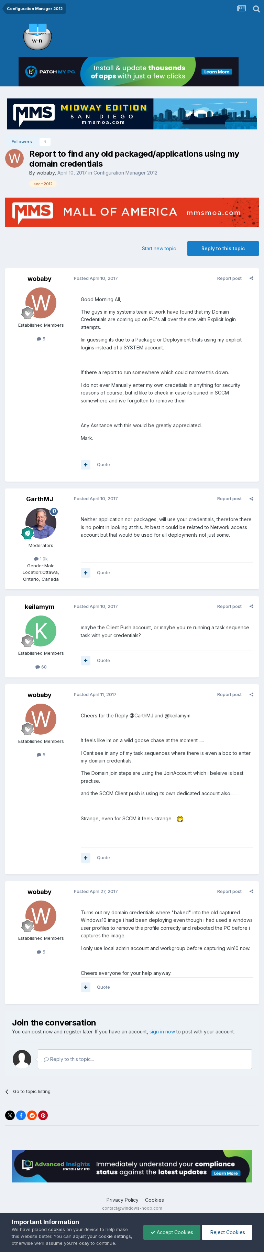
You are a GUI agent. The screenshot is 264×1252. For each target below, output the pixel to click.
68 (43, 667)
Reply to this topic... (71, 1059)
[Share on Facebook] (21, 1115)
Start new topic (159, 248)
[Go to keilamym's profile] (40, 631)
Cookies (154, 1200)
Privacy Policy (123, 1200)
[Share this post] (251, 278)
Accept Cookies (174, 1232)
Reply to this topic (223, 248)
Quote (103, 464)
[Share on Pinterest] (43, 1115)
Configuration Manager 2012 (125, 173)
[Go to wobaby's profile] (14, 158)
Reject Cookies (227, 1232)
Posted (96, 278)
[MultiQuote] (85, 465)
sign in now (162, 1031)
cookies (56, 1229)
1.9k (43, 558)
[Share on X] (10, 1115)
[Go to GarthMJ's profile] (40, 523)
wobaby (45, 173)
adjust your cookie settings (102, 1236)
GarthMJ (39, 499)
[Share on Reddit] (32, 1115)
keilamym (40, 606)
